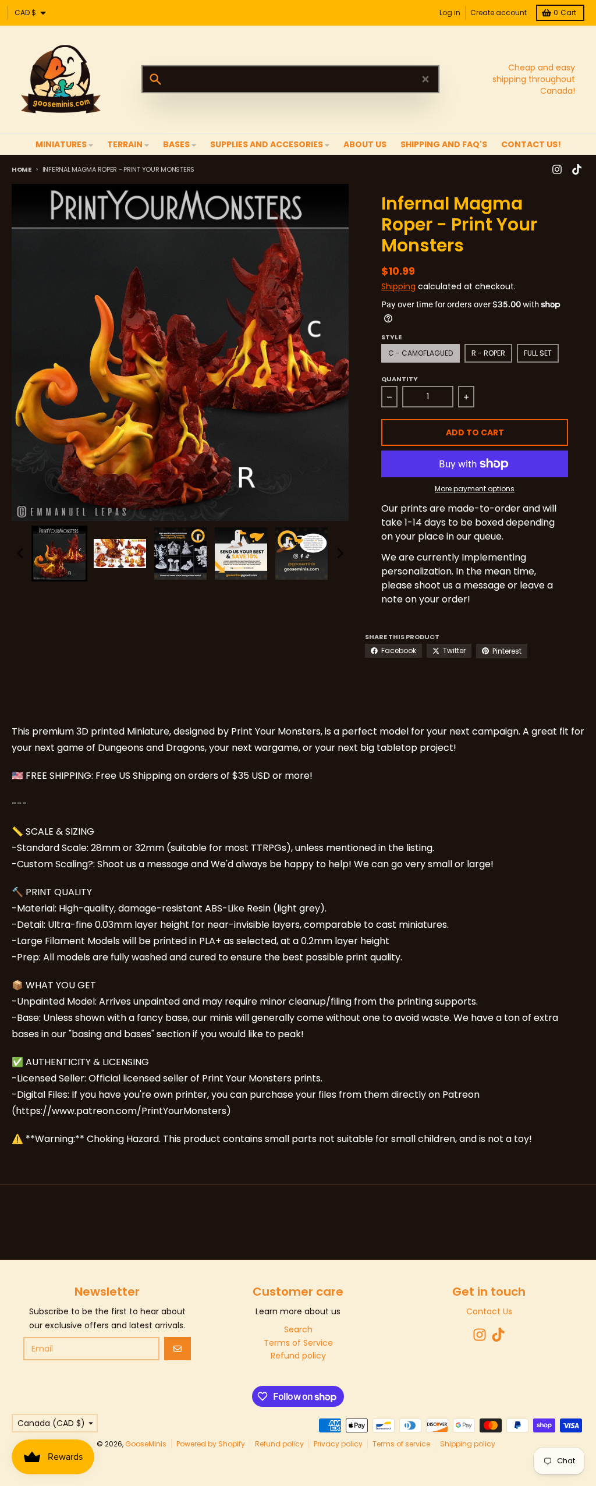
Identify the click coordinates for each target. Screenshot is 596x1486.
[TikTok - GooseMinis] (576, 169)
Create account (498, 12)
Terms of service (401, 1444)
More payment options (475, 489)
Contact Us (489, 1311)
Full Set (538, 353)
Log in (449, 12)
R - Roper (488, 353)
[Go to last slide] (21, 553)
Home (21, 169)
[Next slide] (340, 553)
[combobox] (290, 79)
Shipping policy (467, 1444)
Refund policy (279, 1444)
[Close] (425, 79)
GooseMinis (145, 1444)
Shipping (398, 286)
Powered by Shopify (210, 1444)
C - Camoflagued (420, 353)
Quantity (399, 379)
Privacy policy (338, 1444)
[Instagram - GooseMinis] (557, 169)
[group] (59, 553)
